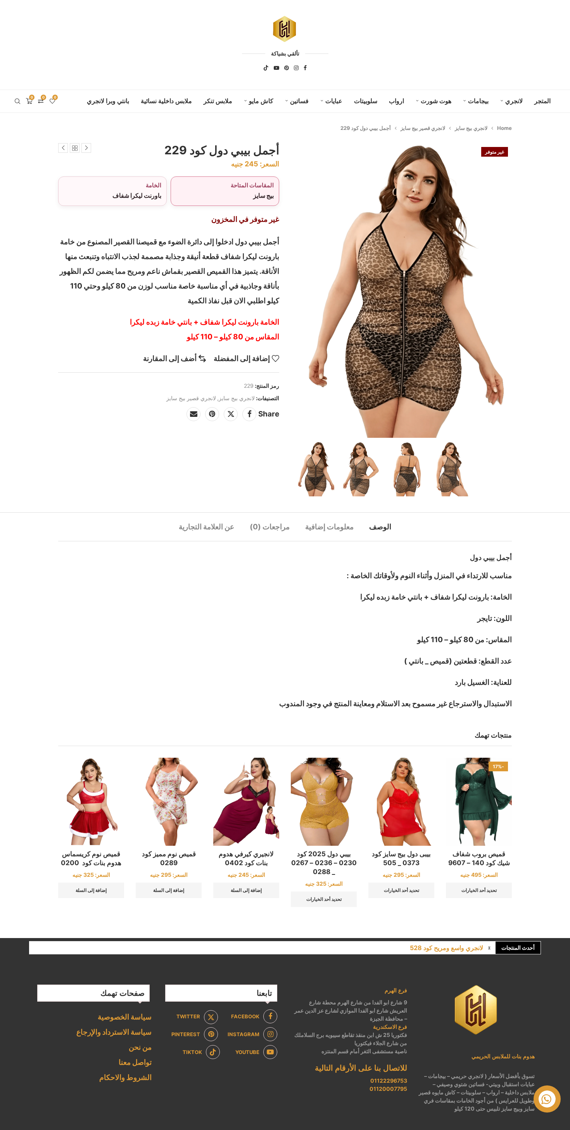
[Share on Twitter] (231, 414)
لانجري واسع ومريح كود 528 (446, 948)
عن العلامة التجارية (206, 526)
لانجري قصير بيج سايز (423, 128)
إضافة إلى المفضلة (242, 358)
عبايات (333, 101)
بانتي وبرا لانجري (108, 101)
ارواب (396, 101)
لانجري (514, 101)
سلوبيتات (365, 101)
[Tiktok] (266, 68)
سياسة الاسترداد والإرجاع (114, 1032)
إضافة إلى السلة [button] (246, 890)
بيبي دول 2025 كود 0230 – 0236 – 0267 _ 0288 (324, 863)
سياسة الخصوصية (125, 1017)
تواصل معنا (135, 1062)
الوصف (380, 526)
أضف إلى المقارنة (170, 358)
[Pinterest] (286, 68)
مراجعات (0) (270, 526)
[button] (489, 948)
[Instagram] (296, 68)
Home (504, 128)
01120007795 (388, 1088)
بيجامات (478, 101)
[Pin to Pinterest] (212, 414)
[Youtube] (276, 68)
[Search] (17, 101)
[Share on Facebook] (249, 414)
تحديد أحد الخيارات (479, 890)
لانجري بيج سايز (471, 128)
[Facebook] (305, 68)
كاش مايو (261, 101)
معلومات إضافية (329, 526)
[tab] (380, 526)
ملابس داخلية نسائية (166, 101)
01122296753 (388, 1080)
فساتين (299, 101)
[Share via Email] (193, 414)
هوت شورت (436, 101)
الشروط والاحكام (125, 1077)
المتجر (542, 101)
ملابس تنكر (218, 101)
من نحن (140, 1047)
